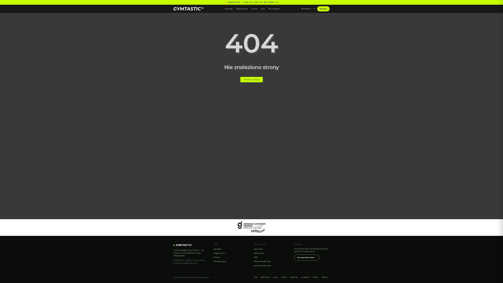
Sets (263, 9)
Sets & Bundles (220, 261)
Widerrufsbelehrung (262, 261)
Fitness (254, 9)
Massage (229, 9)
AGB (256, 257)
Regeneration (242, 9)
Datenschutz (259, 253)
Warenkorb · (308, 9)
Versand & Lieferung (262, 266)
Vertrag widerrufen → (306, 257)
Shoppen (323, 9)
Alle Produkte (274, 9)
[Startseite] (188, 8)
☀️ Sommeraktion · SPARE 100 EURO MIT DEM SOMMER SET (251, 2)
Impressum (258, 249)
